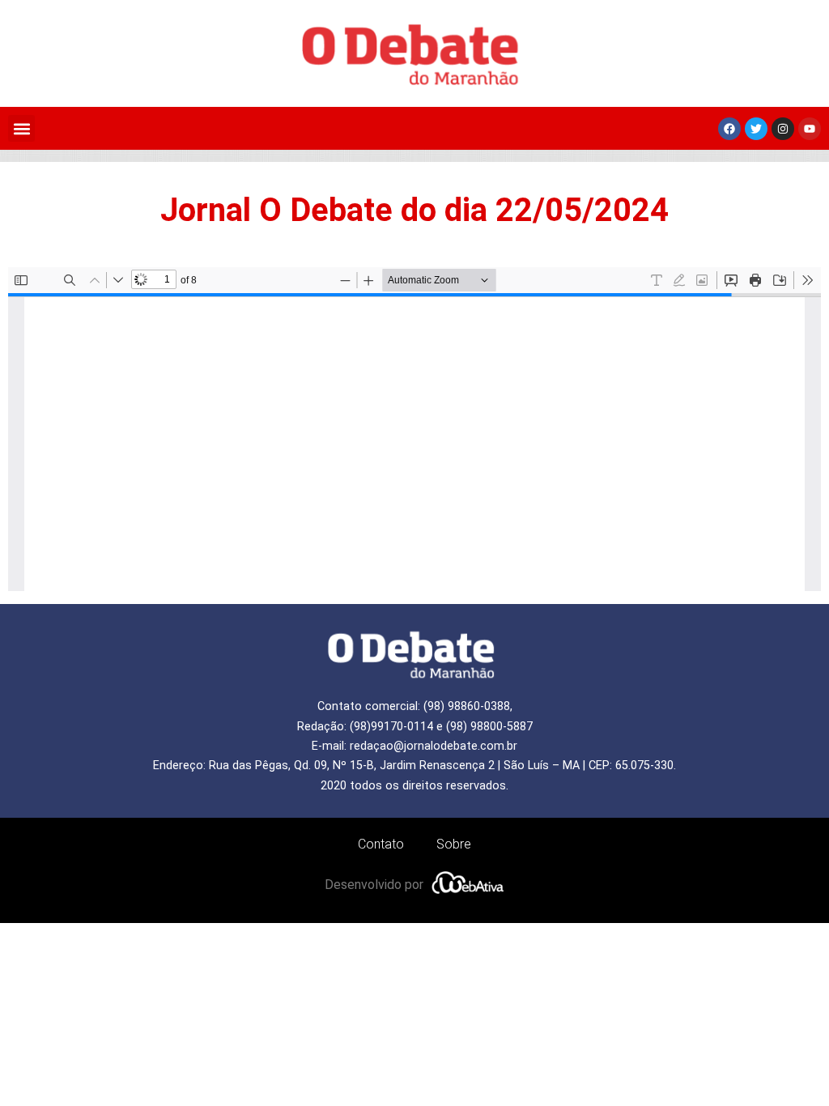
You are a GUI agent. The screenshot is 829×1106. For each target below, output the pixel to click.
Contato (381, 844)
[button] (21, 128)
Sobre (453, 844)
